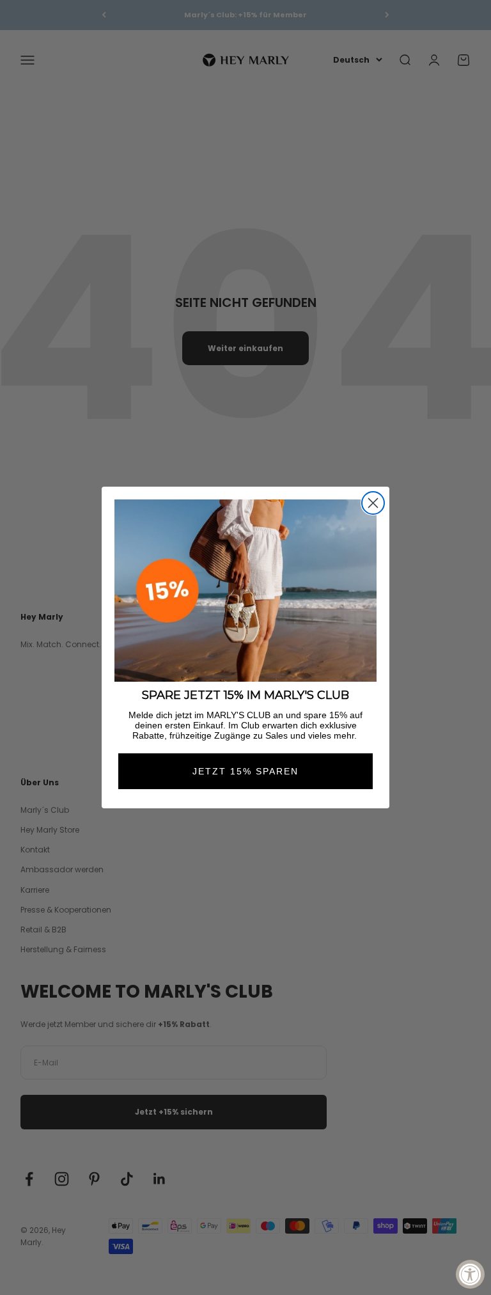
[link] (245, 590)
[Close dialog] (373, 503)
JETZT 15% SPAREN (245, 771)
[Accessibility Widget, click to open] (470, 1274)
